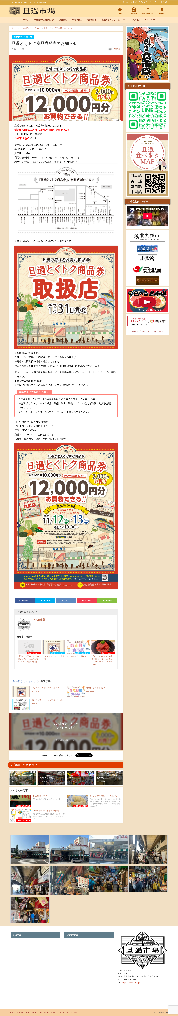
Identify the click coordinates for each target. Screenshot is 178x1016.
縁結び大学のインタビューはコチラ (147, 331)
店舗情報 (134, 2)
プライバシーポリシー (59, 1012)
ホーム (125, 2)
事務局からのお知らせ (44, 20)
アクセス (143, 2)
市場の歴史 (77, 20)
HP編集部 (116, 49)
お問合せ (164, 2)
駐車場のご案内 (23, 1012)
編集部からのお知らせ (23, 37)
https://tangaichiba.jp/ (131, 982)
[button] (12, 777)
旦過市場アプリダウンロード (114, 20)
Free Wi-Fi (154, 2)
